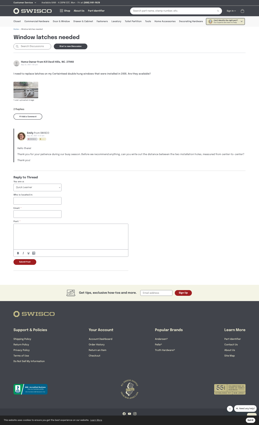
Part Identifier (232, 339)
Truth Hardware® (165, 350)
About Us (229, 350)
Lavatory (116, 21)
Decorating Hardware (191, 21)
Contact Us (231, 344)
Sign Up (183, 293)
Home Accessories (165, 21)
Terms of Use (21, 356)
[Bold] (18, 253)
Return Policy (21, 344)
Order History (97, 344)
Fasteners (102, 21)
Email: (16, 208)
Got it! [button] (250, 420)
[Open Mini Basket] (243, 11)
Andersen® (161, 339)
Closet (17, 21)
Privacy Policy (21, 350)
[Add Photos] (33, 253)
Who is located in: (23, 195)
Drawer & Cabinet (83, 21)
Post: (16, 221)
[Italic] (23, 253)
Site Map (229, 356)
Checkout (94, 356)
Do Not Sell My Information (29, 361)
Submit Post (25, 262)
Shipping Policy (22, 339)
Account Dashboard (100, 339)
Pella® (158, 344)
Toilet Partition (133, 21)
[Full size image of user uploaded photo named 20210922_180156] (25, 90)
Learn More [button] (96, 420)
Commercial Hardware (36, 21)
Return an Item (97, 350)
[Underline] (28, 253)
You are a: (18, 182)
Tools (148, 21)
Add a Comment (29, 117)
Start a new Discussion (71, 46)
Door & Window (61, 21)
